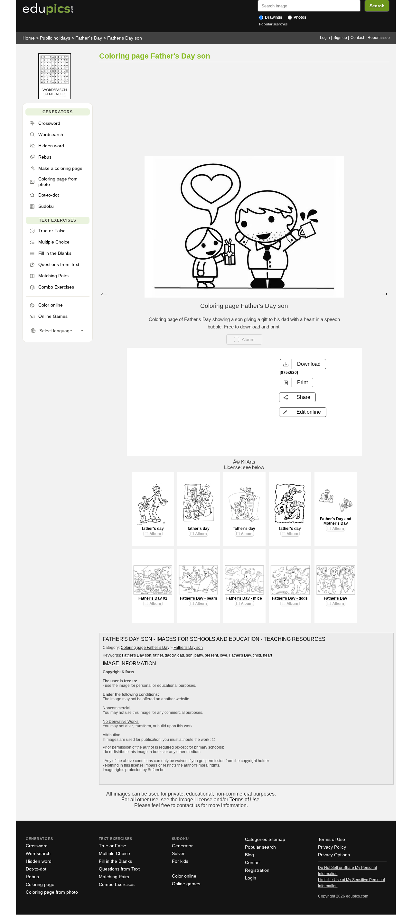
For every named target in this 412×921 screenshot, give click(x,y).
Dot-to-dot (36, 868)
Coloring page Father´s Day (145, 647)
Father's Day (335, 598)
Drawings (273, 17)
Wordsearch (38, 853)
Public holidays (55, 38)
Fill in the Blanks (115, 861)
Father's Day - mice (244, 598)
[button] (302, 412)
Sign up (340, 37)
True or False (112, 845)
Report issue (379, 37)
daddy (170, 655)
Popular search (260, 847)
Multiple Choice (114, 853)
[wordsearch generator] (54, 97)
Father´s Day (88, 38)
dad (180, 655)
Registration (257, 870)
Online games (186, 883)
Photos (299, 17)
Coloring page (40, 884)
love (223, 655)
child (257, 655)
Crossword (37, 845)
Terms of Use (244, 799)
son (189, 655)
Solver (178, 853)
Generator (182, 845)
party (198, 655)
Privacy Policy (332, 847)
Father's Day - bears (198, 598)
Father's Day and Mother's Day (335, 521)
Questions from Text (119, 868)
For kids (180, 861)
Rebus (32, 876)
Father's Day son (124, 38)
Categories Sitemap (265, 839)
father (158, 655)
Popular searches (273, 24)
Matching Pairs (114, 876)
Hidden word (39, 861)
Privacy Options (334, 854)
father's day (153, 528)
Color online (184, 876)
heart (267, 655)
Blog (249, 854)
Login (325, 37)
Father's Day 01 (152, 598)
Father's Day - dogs (290, 598)
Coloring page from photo (52, 892)
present (211, 655)
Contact (357, 37)
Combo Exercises (117, 884)
